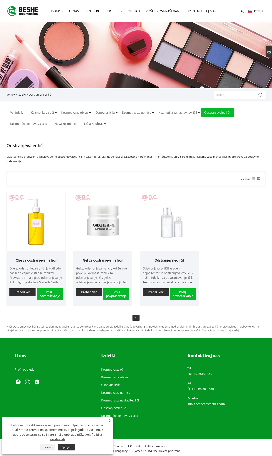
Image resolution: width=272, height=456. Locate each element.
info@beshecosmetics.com (206, 404)
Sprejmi (66, 447)
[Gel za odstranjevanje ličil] (102, 221)
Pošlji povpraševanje (49, 294)
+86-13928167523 (199, 374)
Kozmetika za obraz (114, 377)
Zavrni (47, 447)
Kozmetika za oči (112, 369)
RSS (130, 446)
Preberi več (22, 292)
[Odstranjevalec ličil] (169, 221)
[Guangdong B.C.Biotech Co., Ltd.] (23, 11)
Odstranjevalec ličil (169, 260)
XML (138, 446)
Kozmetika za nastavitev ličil (120, 400)
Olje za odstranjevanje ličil (36, 260)
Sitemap (119, 446)
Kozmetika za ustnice (115, 393)
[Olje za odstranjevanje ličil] (36, 221)
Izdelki (22, 94)
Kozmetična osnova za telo (119, 416)
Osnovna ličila (110, 385)
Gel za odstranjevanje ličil (103, 260)
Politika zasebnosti (156, 446)
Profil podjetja (24, 369)
